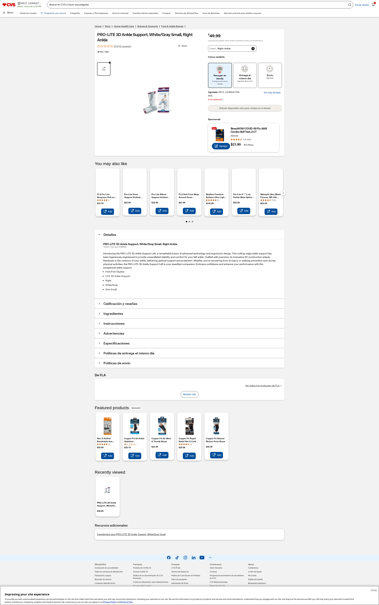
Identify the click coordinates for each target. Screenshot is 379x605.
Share (184, 45)
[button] (272, 92)
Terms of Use (126, 602)
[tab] (103, 69)
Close (374, 590)
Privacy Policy (109, 602)
